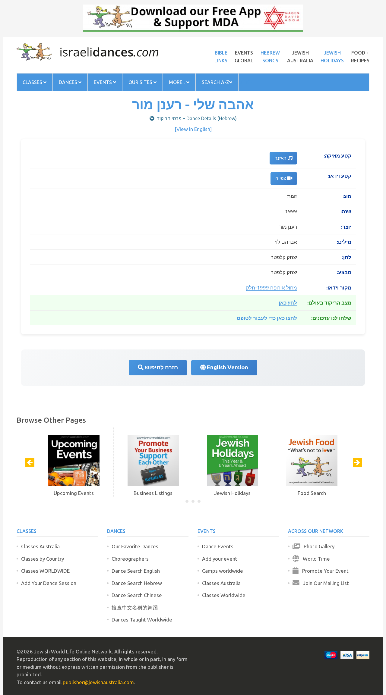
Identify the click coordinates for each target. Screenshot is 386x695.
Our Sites (140, 82)
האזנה (281, 158)
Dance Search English (136, 571)
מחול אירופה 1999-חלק (271, 287)
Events (103, 82)
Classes (33, 82)
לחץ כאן (288, 302)
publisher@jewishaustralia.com (98, 682)
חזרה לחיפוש (161, 367)
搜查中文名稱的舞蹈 (135, 607)
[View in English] (193, 129)
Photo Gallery (317, 546)
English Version (227, 367)
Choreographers (130, 559)
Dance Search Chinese (137, 595)
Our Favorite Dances (135, 546)
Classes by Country (42, 559)
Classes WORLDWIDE (45, 571)
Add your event (219, 559)
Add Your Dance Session (48, 583)
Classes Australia (40, 546)
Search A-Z (215, 82)
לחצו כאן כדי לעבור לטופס (267, 318)
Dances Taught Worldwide (142, 619)
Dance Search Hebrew (137, 583)
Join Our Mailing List (324, 583)
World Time (314, 559)
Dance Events (217, 546)
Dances (68, 82)
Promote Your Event (324, 571)
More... (177, 82)
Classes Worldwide (223, 595)
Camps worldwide (222, 571)
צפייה (281, 178)
